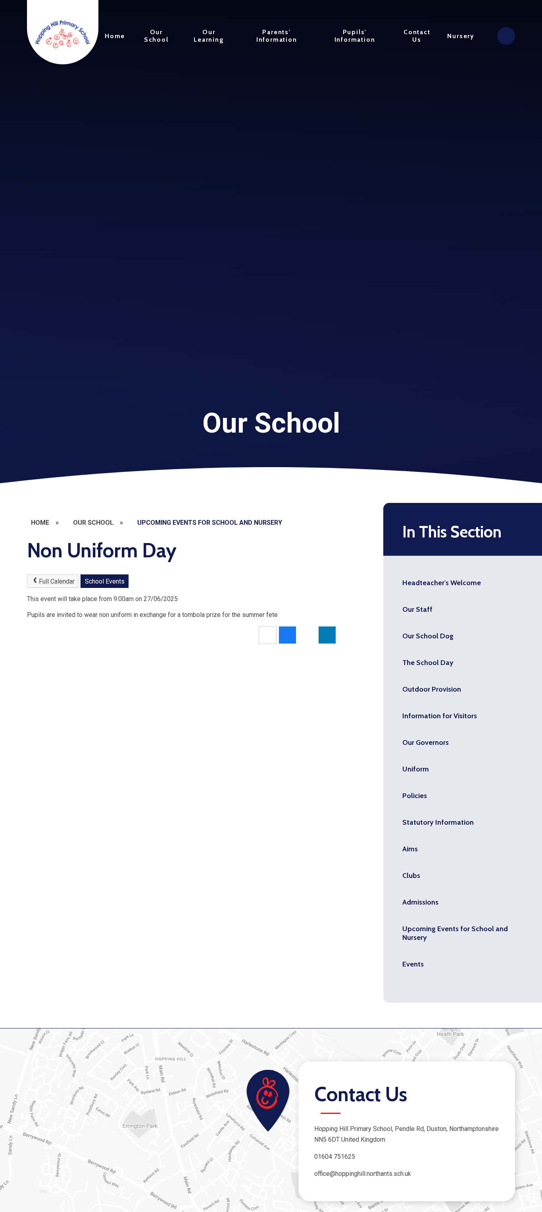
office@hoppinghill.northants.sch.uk (362, 1173)
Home (40, 522)
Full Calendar (57, 581)
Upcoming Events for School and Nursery (209, 522)
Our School (93, 522)
